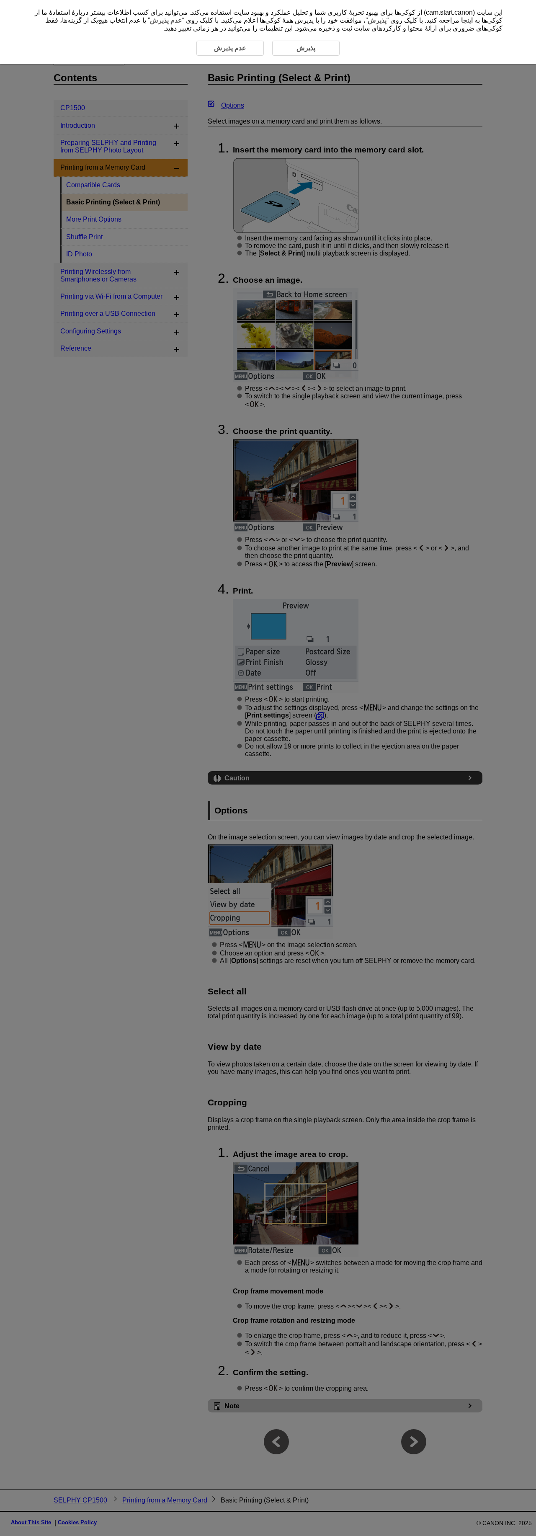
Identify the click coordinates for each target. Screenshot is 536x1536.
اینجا (467, 20)
